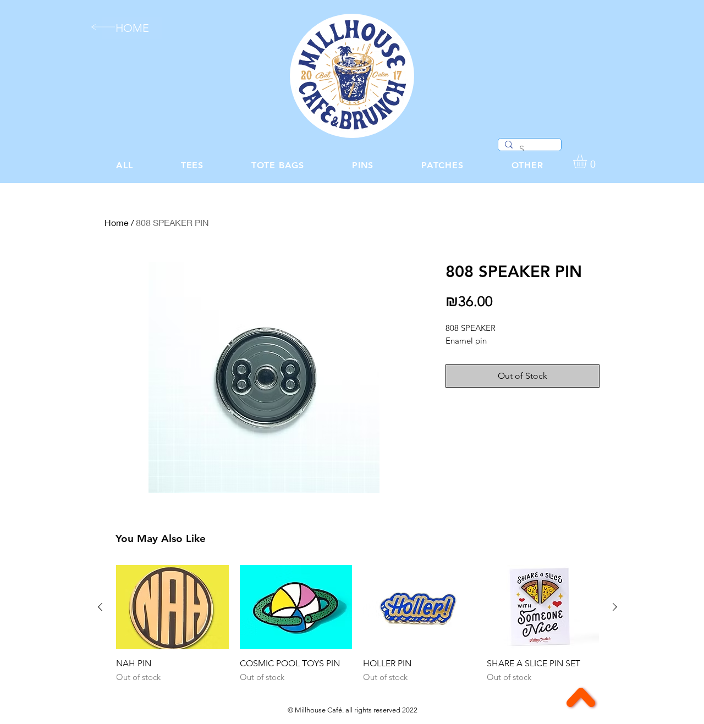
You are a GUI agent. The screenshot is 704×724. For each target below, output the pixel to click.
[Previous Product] (100, 607)
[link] (588, 161)
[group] (358, 624)
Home (117, 222)
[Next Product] (615, 607)
